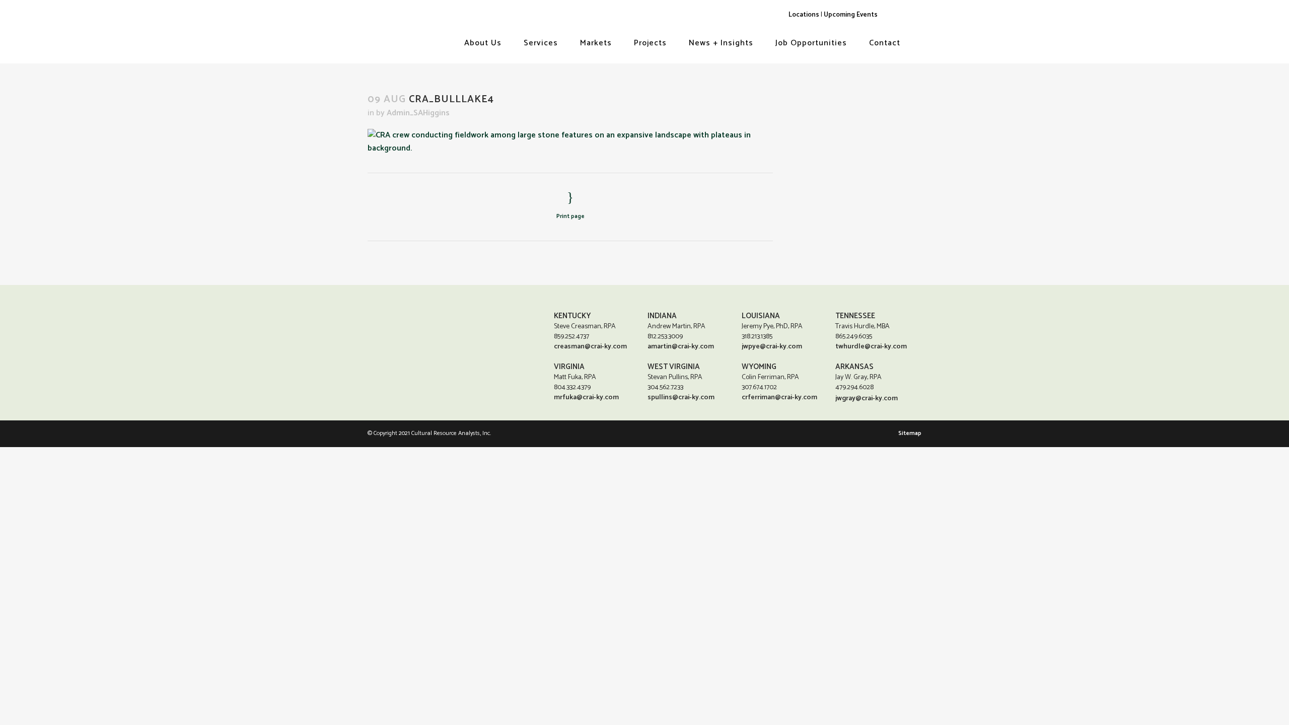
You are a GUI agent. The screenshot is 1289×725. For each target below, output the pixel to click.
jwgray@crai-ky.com (866, 398)
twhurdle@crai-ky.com (871, 346)
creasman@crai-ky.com (590, 346)
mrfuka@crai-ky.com (586, 397)
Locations (804, 14)
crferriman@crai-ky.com (779, 397)
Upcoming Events (851, 14)
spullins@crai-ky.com (681, 397)
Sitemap (909, 433)
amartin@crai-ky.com (681, 346)
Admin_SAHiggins (418, 113)
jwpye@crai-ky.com (772, 346)
